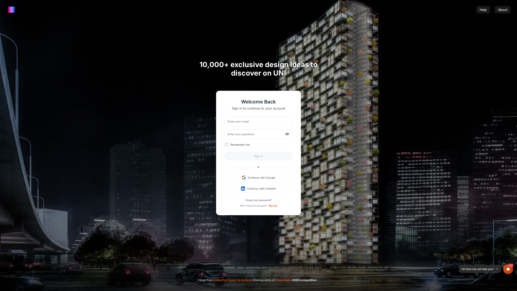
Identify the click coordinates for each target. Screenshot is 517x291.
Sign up (272, 205)
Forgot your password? (258, 200)
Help (483, 10)
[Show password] (287, 134)
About (502, 10)
